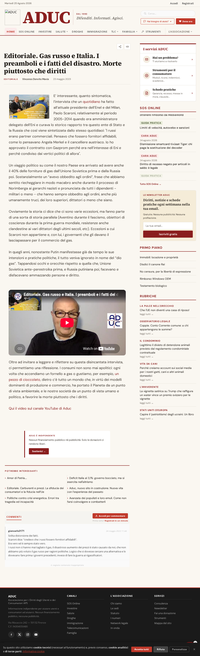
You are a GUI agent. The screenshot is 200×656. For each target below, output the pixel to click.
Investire (45, 31)
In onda (115, 628)
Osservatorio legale (155, 321)
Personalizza (179, 649)
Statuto (115, 613)
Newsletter (160, 608)
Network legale (119, 623)
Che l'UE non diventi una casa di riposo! (164, 310)
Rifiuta (161, 649)
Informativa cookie (34, 651)
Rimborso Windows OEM (155, 278)
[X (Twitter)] (19, 634)
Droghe (77, 31)
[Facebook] (11, 634)
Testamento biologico (153, 285)
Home (11, 31)
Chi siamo (116, 603)
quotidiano (91, 101)
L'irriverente (149, 387)
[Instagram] (28, 634)
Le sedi (115, 608)
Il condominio (150, 340)
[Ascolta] (127, 46)
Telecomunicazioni (77, 628)
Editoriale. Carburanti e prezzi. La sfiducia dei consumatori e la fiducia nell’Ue (34, 490)
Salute (61, 31)
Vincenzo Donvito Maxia (35, 79)
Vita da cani (148, 363)
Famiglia (128, 31)
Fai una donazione (165, 613)
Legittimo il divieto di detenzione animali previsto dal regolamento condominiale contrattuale (165, 348)
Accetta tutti (141, 649)
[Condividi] (120, 46)
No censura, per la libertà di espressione (165, 271)
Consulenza (161, 603)
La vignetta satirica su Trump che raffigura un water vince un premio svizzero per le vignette (166, 394)
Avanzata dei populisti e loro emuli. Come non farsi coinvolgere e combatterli (96, 500)
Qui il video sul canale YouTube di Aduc (40, 408)
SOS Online (27, 31)
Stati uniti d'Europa (154, 410)
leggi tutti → (147, 314)
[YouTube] (36, 634)
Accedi (174, 3)
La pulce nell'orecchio (157, 306)
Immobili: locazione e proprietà (159, 257)
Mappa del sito (162, 623)
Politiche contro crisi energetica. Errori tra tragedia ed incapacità (32, 500)
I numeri (115, 618)
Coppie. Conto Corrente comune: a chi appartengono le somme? (164, 327)
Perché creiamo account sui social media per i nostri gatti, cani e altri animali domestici (166, 371)
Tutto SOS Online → (150, 184)
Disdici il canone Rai (152, 264)
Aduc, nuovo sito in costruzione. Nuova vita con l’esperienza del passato (95, 490)
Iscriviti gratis (168, 234)
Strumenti (153, 31)
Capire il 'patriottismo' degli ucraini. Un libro (167, 414)
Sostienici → (39, 451)
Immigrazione (97, 31)
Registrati (188, 3)
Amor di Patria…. (17, 478)
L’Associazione (179, 31)
